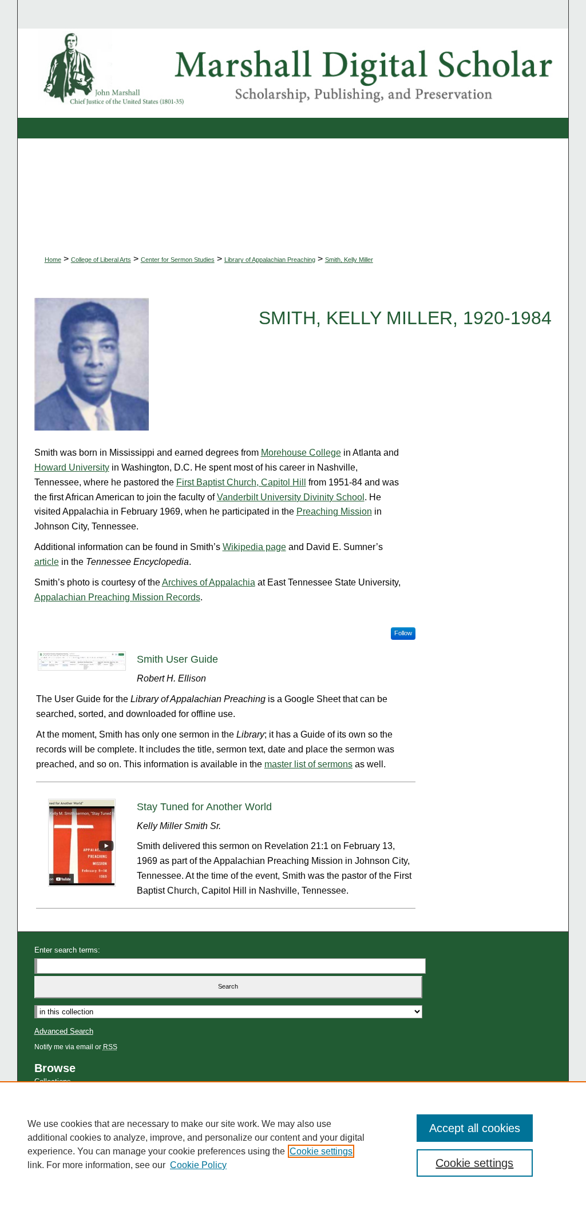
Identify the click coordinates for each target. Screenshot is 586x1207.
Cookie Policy (198, 1165)
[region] (293, 1144)
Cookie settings (321, 1151)
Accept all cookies (474, 1128)
